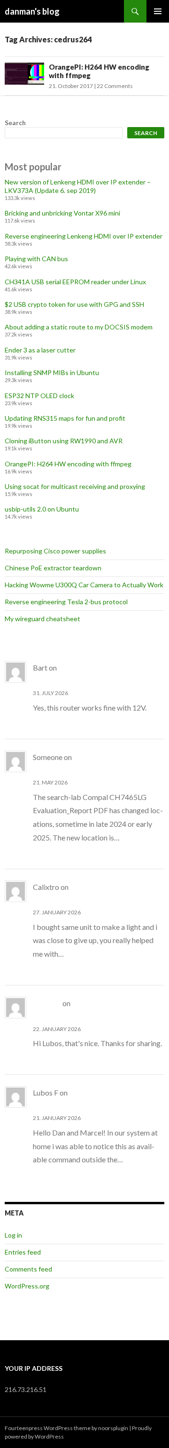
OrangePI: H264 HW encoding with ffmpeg (68, 464)
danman (47, 1003)
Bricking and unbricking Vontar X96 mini (62, 213)
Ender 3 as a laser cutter (40, 350)
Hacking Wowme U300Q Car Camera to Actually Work (84, 585)
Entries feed (23, 1252)
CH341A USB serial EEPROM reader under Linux (75, 282)
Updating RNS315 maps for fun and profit (65, 418)
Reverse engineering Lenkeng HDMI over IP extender (83, 236)
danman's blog (32, 11)
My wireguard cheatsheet (42, 619)
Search (15, 123)
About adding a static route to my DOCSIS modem (79, 327)
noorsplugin (113, 1428)
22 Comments (115, 85)
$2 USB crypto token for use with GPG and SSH (74, 304)
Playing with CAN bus (36, 259)
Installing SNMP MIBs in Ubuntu (52, 372)
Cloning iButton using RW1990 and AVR (64, 441)
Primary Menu (157, 11)
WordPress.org (27, 1286)
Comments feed (28, 1269)
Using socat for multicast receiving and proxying (75, 486)
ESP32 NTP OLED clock (39, 396)
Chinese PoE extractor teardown (53, 568)
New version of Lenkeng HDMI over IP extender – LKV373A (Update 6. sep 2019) (78, 186)
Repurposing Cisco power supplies (55, 551)
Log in (13, 1235)
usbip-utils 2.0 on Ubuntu (42, 509)
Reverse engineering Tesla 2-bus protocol (66, 602)
